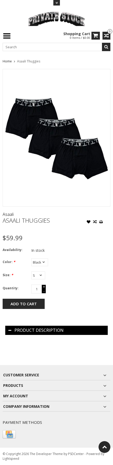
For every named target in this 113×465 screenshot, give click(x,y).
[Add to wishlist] (88, 222)
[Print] (101, 222)
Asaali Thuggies (28, 61)
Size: (8, 275)
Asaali (8, 214)
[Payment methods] (9, 434)
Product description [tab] (39, 330)
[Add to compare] (95, 222)
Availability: (13, 250)
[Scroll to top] (104, 447)
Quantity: (11, 288)
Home (7, 61)
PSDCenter (76, 454)
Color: (9, 262)
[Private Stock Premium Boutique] (56, 18)
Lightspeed (11, 458)
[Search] (106, 47)
